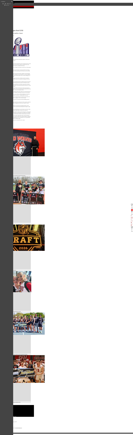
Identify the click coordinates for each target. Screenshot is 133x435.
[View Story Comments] (132, 204)
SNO (13, 416)
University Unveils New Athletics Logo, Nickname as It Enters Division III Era (14, 175)
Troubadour (3, 1)
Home (4, 3)
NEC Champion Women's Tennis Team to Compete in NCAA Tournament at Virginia (15, 354)
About (6, 3)
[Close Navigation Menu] (12, 1)
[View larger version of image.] (17, 47)
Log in (15, 416)
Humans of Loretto (7, 5)
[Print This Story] (132, 227)
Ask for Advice (10, 3)
